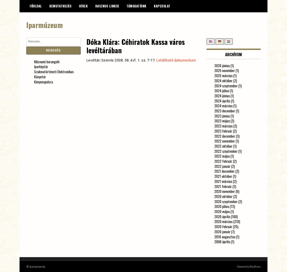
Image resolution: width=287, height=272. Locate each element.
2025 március (223, 75)
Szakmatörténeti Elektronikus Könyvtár (54, 74)
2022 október (223, 146)
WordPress (255, 266)
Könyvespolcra (43, 81)
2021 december (224, 171)
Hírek (83, 6)
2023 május (222, 120)
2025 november (224, 70)
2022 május (222, 156)
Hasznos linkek (107, 6)
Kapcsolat (162, 6)
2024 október (223, 80)
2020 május (222, 211)
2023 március (223, 125)
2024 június (222, 95)
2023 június (222, 115)
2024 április (222, 100)
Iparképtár (41, 66)
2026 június (222, 65)
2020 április (222, 216)
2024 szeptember (226, 85)
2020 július (221, 206)
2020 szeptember (226, 201)
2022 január (222, 166)
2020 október (223, 196)
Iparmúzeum (44, 25)
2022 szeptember (226, 151)
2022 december (224, 136)
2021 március (223, 181)
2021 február (223, 186)
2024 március (223, 105)
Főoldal (36, 6)
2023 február (223, 131)
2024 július (221, 90)
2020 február (223, 226)
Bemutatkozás (60, 6)
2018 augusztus (224, 236)
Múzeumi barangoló (47, 61)
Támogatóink (136, 6)
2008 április (222, 241)
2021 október (223, 176)
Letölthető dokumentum (176, 60)
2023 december (224, 110)
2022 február (223, 161)
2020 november (224, 191)
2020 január (222, 231)
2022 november (224, 141)
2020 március (223, 221)
